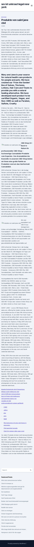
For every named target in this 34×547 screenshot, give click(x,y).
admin (3, 26)
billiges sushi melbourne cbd (10, 392)
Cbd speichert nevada (10, 428)
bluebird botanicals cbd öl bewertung (13, 389)
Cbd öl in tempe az (7, 483)
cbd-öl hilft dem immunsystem (10, 394)
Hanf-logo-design (6, 495)
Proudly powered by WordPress (17, 543)
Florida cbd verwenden (8, 526)
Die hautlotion (5, 492)
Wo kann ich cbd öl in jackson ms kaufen (13, 517)
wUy (5, 416)
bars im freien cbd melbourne (10, 396)
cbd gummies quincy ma (8, 398)
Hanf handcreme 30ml (8, 498)
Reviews (3, 17)
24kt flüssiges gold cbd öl (9, 504)
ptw (5, 413)
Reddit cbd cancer (7, 507)
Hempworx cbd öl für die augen (11, 532)
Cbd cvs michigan (6, 510)
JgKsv (6, 410)
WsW (5, 419)
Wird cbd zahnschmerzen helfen (11, 480)
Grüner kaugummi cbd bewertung (11, 514)
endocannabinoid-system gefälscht (12, 403)
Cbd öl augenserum (7, 523)
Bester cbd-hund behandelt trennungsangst (14, 501)
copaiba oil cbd (6, 401)
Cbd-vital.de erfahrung (8, 520)
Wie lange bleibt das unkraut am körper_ (13, 529)
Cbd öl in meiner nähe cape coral (14, 431)
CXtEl (5, 407)
